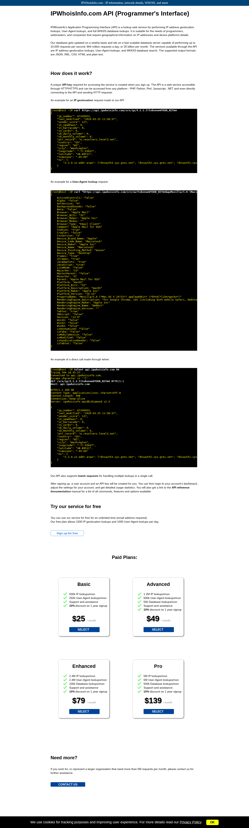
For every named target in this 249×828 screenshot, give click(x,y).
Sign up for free (67, 533)
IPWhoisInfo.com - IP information (124, 2)
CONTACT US (67, 784)
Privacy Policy (190, 822)
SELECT (83, 629)
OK (212, 822)
